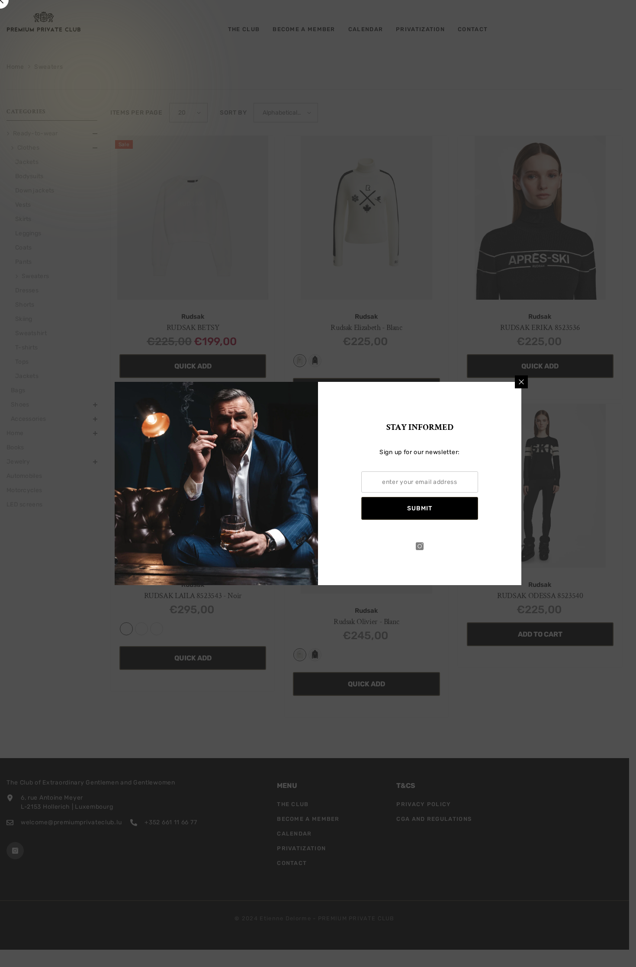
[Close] (521, 381)
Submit (420, 508)
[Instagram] (420, 546)
